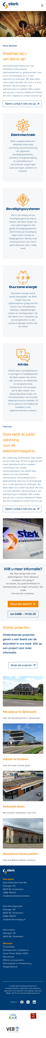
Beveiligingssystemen (23, 209)
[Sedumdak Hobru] (23, 786)
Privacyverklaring (12, 988)
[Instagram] (28, 1002)
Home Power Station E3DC (15, 953)
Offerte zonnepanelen (13, 959)
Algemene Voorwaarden (30, 988)
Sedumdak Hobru (14, 806)
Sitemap (38, 990)
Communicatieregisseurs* (30, 993)
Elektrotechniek (23, 135)
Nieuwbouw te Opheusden (20, 711)
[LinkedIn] (34, 1002)
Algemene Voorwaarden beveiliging (18, 990)
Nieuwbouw (8, 956)
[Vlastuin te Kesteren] (23, 738)
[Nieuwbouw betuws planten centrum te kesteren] (23, 833)
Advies (23, 364)
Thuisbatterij (8, 946)
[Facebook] (22, 1002)
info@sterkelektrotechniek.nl (16, 895)
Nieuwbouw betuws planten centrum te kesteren (20, 855)
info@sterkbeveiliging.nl (14, 919)
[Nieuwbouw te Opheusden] (23, 691)
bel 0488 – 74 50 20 (23, 614)
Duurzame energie (23, 287)
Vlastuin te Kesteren (15, 759)
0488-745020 (9, 892)
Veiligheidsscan (10, 966)
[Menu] (42, 5)
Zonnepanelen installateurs (16, 949)
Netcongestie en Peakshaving (17, 963)
